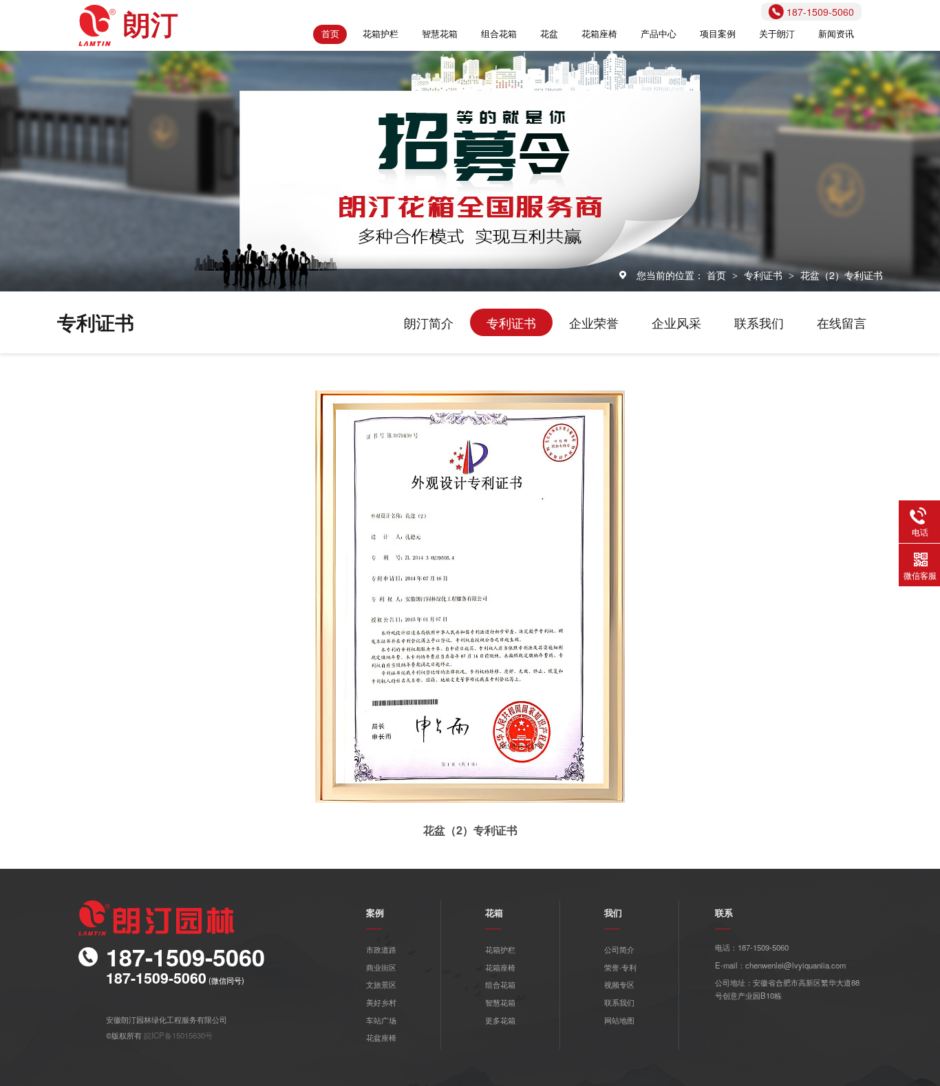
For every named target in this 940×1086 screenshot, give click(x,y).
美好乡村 (381, 1002)
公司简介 (619, 949)
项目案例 (718, 33)
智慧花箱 (440, 33)
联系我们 (759, 322)
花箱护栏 (380, 33)
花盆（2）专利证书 (841, 275)
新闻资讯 (836, 33)
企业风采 (676, 322)
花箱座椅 (599, 33)
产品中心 (658, 33)
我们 (613, 913)
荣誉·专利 (620, 967)
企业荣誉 (594, 322)
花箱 (494, 913)
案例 (375, 913)
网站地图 (619, 1020)
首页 (330, 33)
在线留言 (841, 322)
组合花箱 (499, 33)
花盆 (549, 33)
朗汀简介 (428, 322)
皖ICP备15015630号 (178, 1035)
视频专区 (619, 984)
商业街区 (381, 967)
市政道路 (381, 949)
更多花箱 (500, 1020)
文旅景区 (381, 984)
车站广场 (381, 1020)
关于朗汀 (777, 33)
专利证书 (764, 275)
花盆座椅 (381, 1037)
